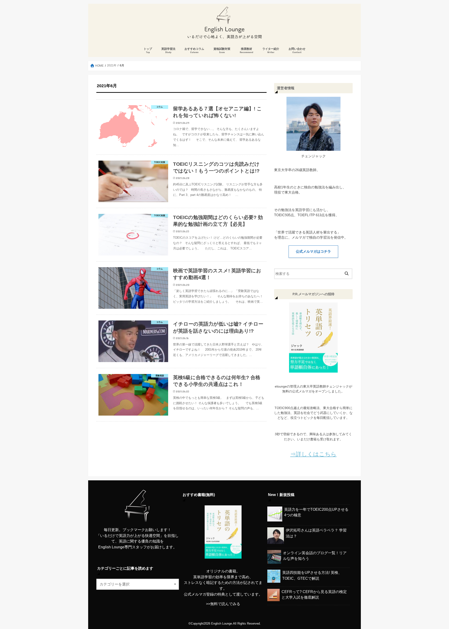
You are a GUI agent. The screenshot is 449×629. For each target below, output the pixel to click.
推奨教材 (246, 50)
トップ (148, 50)
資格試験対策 (222, 50)
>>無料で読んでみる (223, 604)
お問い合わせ (297, 50)
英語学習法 (168, 50)
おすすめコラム (194, 50)
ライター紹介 (270, 50)
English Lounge (221, 623)
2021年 (111, 65)
